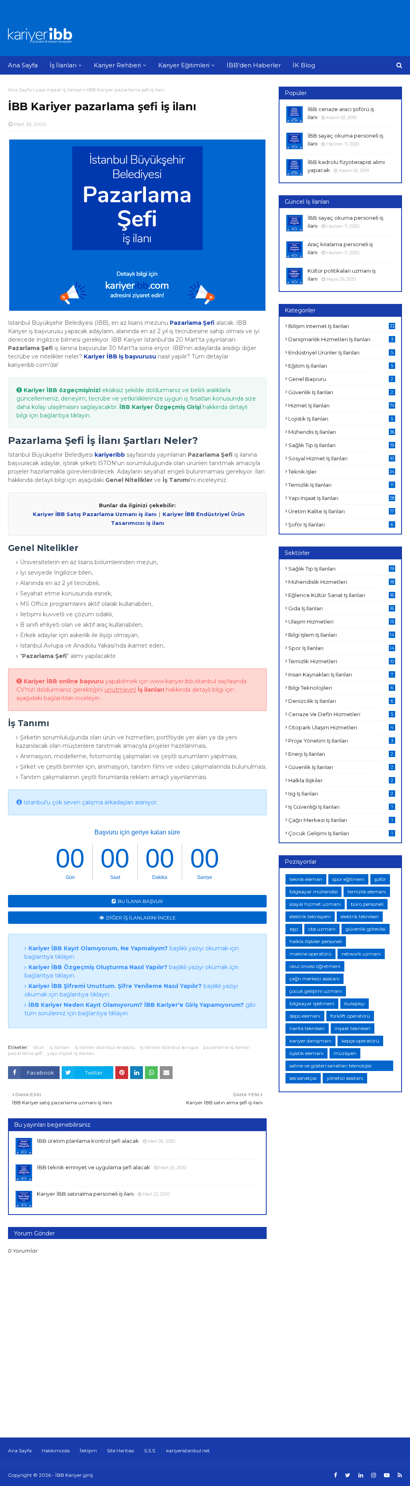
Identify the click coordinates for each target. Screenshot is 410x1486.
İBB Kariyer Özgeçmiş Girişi (160, 407)
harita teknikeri (307, 1028)
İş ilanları (151, 689)
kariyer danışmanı (310, 1041)
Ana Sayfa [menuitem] (23, 65)
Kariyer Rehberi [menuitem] (117, 65)
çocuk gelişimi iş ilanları (340, 833)
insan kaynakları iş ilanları (340, 674)
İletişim (88, 1451)
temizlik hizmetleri (341, 661)
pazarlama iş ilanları (226, 1047)
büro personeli (367, 904)
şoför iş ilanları (340, 524)
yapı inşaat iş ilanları (59, 90)
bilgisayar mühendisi (313, 892)
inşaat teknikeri (352, 1028)
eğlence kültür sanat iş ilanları (341, 595)
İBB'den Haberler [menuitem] (254, 65)
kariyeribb (109, 454)
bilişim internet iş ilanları (341, 326)
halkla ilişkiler (340, 780)
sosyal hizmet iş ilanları (341, 458)
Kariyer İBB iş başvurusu (120, 356)
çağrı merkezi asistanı (314, 979)
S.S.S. (150, 1451)
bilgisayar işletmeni (311, 1003)
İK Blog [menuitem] (304, 65)
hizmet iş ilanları (341, 405)
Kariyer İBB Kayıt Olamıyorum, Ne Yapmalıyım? (98, 948)
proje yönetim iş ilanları (340, 740)
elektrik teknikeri (360, 916)
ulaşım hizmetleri (341, 621)
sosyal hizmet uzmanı (315, 904)
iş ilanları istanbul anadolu (104, 1047)
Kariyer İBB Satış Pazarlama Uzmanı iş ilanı (95, 514)
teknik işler (341, 471)
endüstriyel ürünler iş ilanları (340, 352)
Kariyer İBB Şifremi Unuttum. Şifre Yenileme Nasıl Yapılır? (115, 986)
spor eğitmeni (348, 879)
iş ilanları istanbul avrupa (169, 1047)
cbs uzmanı (322, 929)
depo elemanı (304, 1016)
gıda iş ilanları (341, 608)
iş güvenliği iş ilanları (340, 807)
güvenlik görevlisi (366, 929)
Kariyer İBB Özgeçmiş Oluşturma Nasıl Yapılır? (97, 967)
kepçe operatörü (360, 1041)
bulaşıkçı (354, 1003)
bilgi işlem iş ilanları (341, 635)
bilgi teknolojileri (340, 687)
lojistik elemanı (306, 1053)
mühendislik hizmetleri (341, 582)
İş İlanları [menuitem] (63, 65)
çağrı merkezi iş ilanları (340, 820)
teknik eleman (305, 879)
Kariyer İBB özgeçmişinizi (62, 390)
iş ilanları (59, 1047)
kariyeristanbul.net (188, 1451)
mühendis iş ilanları (341, 432)
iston (38, 1047)
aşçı (293, 929)
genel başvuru (340, 379)
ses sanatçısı (303, 1078)
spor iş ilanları (341, 648)
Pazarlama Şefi (192, 322)
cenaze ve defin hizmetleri (340, 714)
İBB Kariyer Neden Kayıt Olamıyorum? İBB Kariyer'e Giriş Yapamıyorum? (136, 1004)
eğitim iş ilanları (340, 365)
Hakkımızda (56, 1451)
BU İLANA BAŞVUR (140, 901)
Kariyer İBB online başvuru (64, 681)
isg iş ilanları (340, 793)
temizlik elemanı (367, 892)
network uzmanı (361, 954)
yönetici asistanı (345, 1078)
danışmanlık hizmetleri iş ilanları (340, 339)
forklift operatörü (350, 1016)
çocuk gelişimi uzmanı (315, 991)
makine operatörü (310, 954)
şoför (380, 879)
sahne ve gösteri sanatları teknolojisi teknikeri (330, 1067)
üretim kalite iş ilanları (341, 511)
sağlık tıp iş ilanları (341, 445)
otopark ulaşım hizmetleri (341, 727)
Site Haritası (120, 1451)
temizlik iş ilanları (341, 485)
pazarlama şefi (25, 1053)
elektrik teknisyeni (310, 916)
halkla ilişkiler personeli (315, 941)
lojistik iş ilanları (340, 418)
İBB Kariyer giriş (74, 1475)
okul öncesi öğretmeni (314, 966)
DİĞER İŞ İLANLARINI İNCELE (141, 918)
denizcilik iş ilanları (340, 701)
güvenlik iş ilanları (340, 392)
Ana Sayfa (20, 90)
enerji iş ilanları (340, 754)
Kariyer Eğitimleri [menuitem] (183, 65)
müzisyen (345, 1053)
